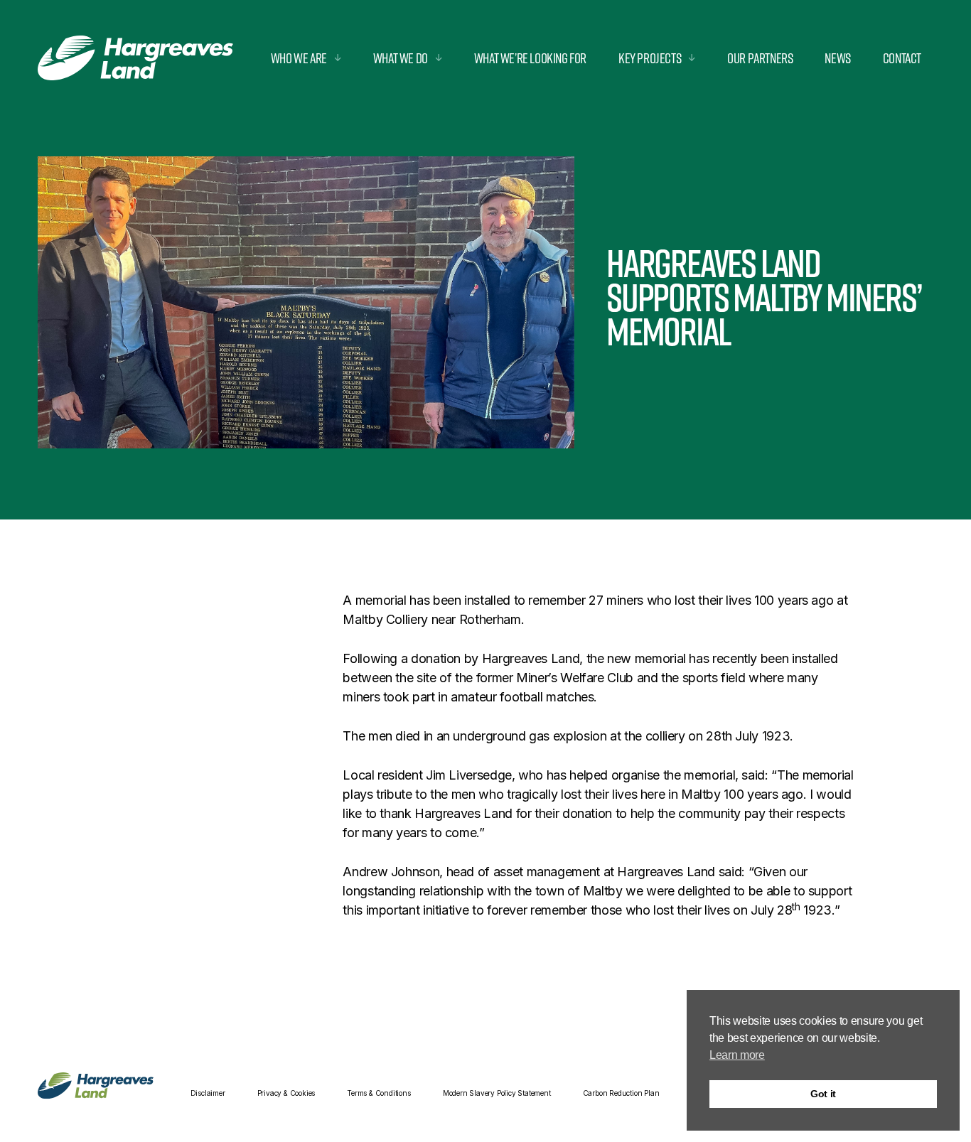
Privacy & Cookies (286, 1093)
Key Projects (649, 58)
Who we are (299, 58)
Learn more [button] (737, 1055)
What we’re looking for (530, 58)
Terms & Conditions (378, 1093)
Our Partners (760, 58)
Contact (902, 58)
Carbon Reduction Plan (621, 1093)
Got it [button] (823, 1093)
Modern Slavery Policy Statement (497, 1093)
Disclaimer (208, 1093)
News (837, 58)
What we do (400, 58)
